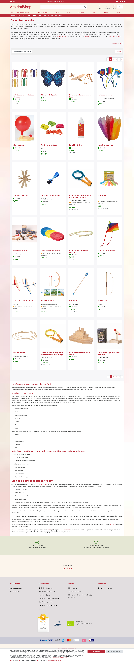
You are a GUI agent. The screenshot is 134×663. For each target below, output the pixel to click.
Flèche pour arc (74, 300)
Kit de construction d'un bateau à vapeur (80, 353)
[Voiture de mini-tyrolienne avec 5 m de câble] (109, 336)
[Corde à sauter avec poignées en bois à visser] (24, 78)
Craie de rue (102, 195)
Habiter (106, 12)
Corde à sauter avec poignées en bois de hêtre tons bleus (80, 196)
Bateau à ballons (18, 145)
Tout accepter (96, 651)
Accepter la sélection (114, 651)
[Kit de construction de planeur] (24, 284)
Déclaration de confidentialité (49, 598)
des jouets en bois (115, 36)
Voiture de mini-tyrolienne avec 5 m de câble (109, 353)
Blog (13, 1)
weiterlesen (115, 43)
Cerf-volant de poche (105, 95)
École (68, 12)
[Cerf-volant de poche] (109, 78)
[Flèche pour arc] (81, 284)
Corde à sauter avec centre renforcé (78, 251)
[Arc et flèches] (109, 284)
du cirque (112, 524)
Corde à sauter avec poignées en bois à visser (24, 96)
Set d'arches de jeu (47, 300)
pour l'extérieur (65, 530)
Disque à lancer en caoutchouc (51, 250)
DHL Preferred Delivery (29, 660)
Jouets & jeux (32, 15)
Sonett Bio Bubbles (75, 145)
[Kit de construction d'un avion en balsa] (81, 78)
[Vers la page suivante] (121, 59)
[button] (11, 12)
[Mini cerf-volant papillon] (53, 78)
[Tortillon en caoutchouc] (53, 128)
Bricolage (81, 12)
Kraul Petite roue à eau (20, 195)
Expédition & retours (105, 588)
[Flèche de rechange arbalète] (53, 178)
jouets (49, 530)
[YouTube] (123, 1)
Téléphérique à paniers (20, 250)
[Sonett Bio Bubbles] (81, 128)
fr (120, 7)
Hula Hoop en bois (19, 352)
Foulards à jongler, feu (105, 145)
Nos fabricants (15, 591)
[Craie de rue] (109, 178)
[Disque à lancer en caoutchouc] (53, 233)
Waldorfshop (61, 36)
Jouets (87, 36)
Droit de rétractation (46, 588)
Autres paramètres (54, 661)
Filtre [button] (119, 51)
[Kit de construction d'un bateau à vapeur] (81, 336)
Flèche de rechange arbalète (50, 195)
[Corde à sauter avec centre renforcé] (81, 233)
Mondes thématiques (23, 12)
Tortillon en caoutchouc (49, 145)
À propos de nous (16, 588)
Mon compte (72, 588)
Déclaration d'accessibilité (48, 605)
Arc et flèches (102, 300)
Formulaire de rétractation (48, 591)
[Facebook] (117, 1)
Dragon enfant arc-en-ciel (106, 250)
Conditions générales (46, 602)
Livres (94, 12)
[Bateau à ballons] (24, 128)
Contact (41, 609)
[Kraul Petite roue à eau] (24, 178)
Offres (118, 12)
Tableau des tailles (74, 591)
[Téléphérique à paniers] (24, 233)
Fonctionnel (43, 660)
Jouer (57, 12)
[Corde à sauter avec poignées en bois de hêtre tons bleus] (81, 178)
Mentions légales (45, 595)
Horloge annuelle (42, 12)
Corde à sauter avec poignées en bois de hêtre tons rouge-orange (52, 353)
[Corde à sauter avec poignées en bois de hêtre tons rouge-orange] (53, 336)
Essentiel (15, 660)
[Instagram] (120, 1)
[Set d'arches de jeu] (53, 284)
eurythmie (44, 484)
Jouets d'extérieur (43, 15)
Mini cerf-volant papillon (49, 95)
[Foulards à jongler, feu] (109, 128)
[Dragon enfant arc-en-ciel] (109, 233)
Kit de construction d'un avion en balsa (80, 96)
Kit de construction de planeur (23, 300)
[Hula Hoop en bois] (24, 336)
